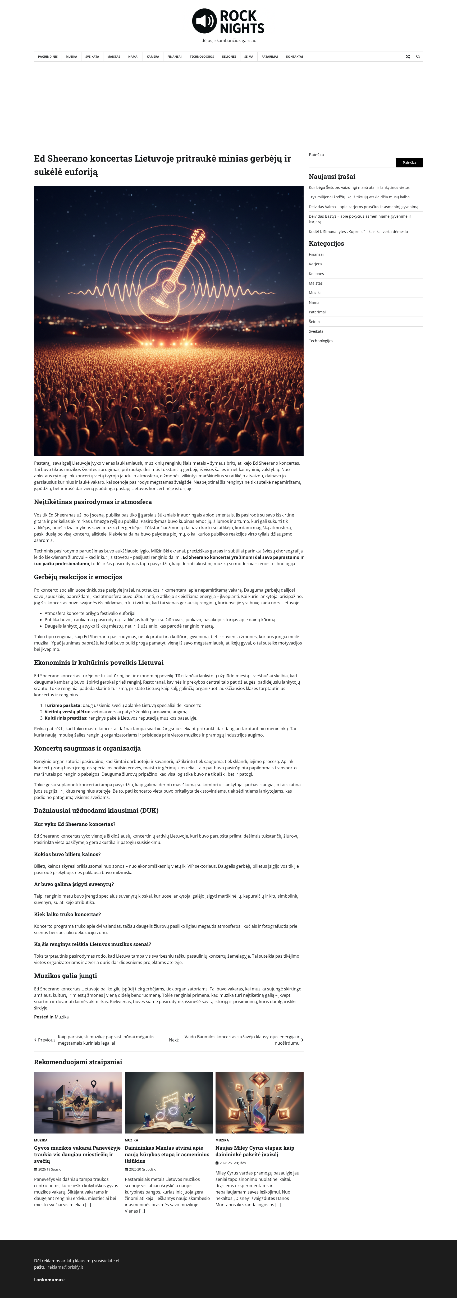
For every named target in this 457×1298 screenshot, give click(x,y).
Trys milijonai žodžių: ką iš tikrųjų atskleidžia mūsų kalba (359, 196)
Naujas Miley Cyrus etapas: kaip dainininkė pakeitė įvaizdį (255, 1151)
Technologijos (202, 56)
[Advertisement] (228, 101)
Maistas (113, 56)
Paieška (316, 155)
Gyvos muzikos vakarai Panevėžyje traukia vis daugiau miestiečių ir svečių (77, 1154)
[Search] (418, 57)
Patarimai (270, 56)
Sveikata (92, 56)
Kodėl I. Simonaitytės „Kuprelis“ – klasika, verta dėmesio (358, 231)
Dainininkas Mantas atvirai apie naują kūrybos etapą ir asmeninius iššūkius (167, 1154)
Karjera (153, 56)
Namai (133, 56)
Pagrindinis (48, 56)
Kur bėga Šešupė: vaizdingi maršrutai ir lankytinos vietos (359, 187)
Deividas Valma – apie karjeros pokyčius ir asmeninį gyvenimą (363, 206)
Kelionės (229, 56)
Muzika (71, 56)
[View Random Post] (408, 57)
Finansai (174, 56)
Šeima (248, 56)
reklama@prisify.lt (65, 1267)
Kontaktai (294, 56)
